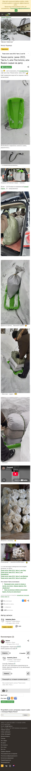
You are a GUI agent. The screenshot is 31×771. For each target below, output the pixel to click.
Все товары (4, 740)
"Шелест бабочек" (6, 17)
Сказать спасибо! (7, 627)
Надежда (9, 45)
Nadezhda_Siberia (12, 657)
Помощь (3, 738)
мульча (2, 596)
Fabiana (8, 640)
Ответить (5, 653)
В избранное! (7, 67)
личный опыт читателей (23, 595)
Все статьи (3, 747)
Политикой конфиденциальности (20, 8)
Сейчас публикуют (5, 732)
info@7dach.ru (8, 726)
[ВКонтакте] (23, 601)
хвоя (6, 596)
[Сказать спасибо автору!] (28, 653)
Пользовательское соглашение (9, 753)
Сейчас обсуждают (6, 734)
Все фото (3, 743)
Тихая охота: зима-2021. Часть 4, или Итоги (13, 578)
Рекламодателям (5, 762)
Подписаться (5, 49)
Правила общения (5, 751)
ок (16, 10)
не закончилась (23, 71)
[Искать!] (28, 14)
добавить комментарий (7, 701)
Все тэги (3, 749)
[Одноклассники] (25, 601)
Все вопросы (4, 745)
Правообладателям (6, 760)
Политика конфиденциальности (9, 756)
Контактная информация (7, 758)
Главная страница (5, 729)
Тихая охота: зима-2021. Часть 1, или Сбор (13, 570)
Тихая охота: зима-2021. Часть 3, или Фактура (14, 576)
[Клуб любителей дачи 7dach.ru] (7, 14)
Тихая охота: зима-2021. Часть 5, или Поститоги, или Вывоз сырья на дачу (13, 53)
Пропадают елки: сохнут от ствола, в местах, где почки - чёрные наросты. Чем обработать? (14, 586)
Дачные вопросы (5, 736)
